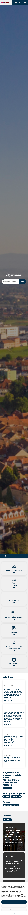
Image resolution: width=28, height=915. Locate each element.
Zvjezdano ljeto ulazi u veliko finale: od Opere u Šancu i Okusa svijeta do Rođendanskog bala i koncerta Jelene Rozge (13, 739)
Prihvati (14, 902)
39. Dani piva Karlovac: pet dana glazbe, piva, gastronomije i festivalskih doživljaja (13, 833)
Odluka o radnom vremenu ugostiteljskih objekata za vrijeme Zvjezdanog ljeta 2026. (12, 760)
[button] (26, 883)
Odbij (14, 906)
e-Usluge (17, 2)
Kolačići (13, 913)
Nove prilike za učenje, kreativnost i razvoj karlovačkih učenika (13, 862)
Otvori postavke (14, 910)
